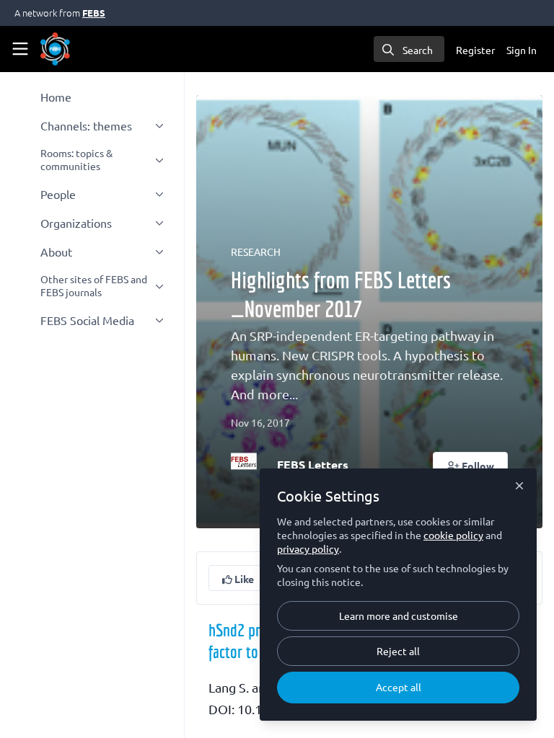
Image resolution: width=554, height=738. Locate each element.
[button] (471, 465)
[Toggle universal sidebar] (20, 49)
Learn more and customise (398, 615)
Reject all (398, 650)
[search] (409, 49)
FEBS (93, 12)
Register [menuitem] (475, 49)
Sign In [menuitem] (521, 49)
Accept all (398, 686)
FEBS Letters (312, 464)
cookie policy (453, 534)
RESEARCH (256, 251)
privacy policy (308, 548)
